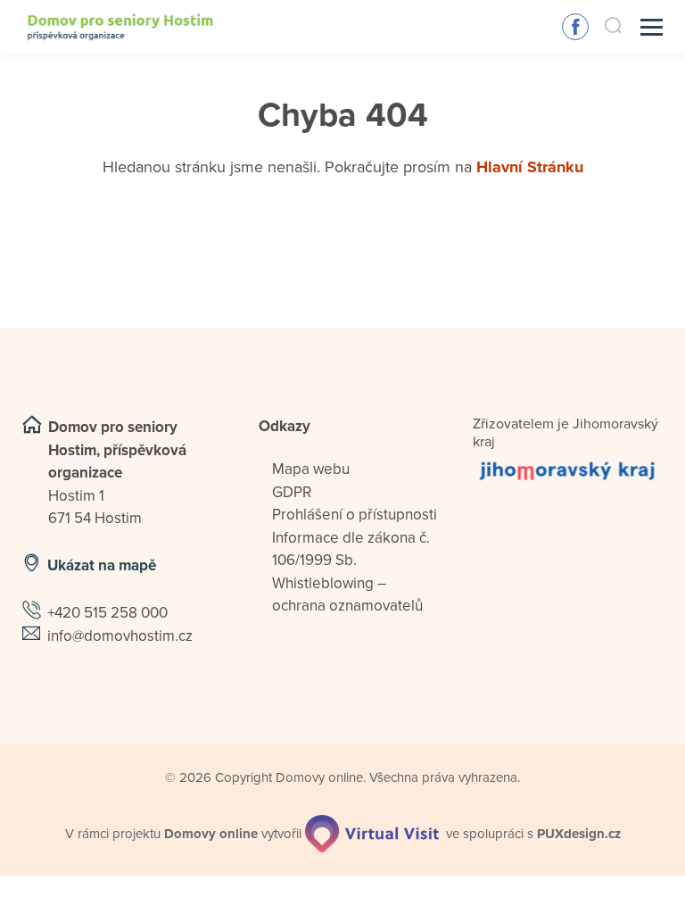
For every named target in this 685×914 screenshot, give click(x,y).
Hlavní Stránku (529, 167)
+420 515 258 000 (107, 612)
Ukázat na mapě (101, 565)
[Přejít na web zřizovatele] (568, 470)
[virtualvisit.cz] (372, 833)
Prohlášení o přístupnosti (354, 514)
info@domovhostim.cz (120, 636)
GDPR (291, 492)
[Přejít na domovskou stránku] (120, 27)
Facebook (575, 26)
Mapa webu (311, 469)
